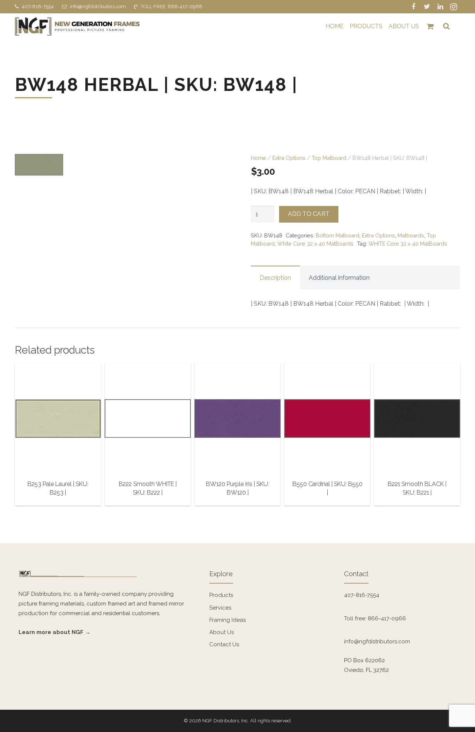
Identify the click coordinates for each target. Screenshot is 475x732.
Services (220, 607)
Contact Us (224, 644)
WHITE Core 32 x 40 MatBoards (407, 243)
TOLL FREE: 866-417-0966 (171, 6)
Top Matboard (329, 158)
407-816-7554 (38, 6)
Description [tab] (275, 277)
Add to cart (309, 213)
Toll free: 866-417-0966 (375, 618)
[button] (212, 166)
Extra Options (288, 158)
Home (258, 158)
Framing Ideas (227, 620)
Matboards (410, 235)
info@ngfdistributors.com (98, 6)
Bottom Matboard (337, 235)
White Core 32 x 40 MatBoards (315, 243)
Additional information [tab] (339, 277)
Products (221, 595)
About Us (221, 632)
